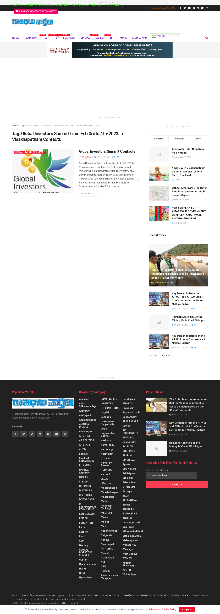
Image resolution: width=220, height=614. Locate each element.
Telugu (160, 36)
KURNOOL (106, 470)
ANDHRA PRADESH (84, 425)
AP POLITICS (86, 440)
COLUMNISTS (62, 5)
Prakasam (128, 408)
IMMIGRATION (109, 399)
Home (99, 5)
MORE (123, 37)
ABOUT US (17, 5)
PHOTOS (128, 403)
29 (194, 309)
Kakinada (106, 440)
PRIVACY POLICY (112, 5)
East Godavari (87, 514)
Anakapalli (85, 415)
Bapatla (83, 453)
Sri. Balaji (128, 477)
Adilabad (84, 399)
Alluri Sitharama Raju (87, 405)
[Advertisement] (110, 83)
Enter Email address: (157, 470)
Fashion (83, 531)
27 (194, 325)
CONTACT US (78, 5)
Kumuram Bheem (106, 464)
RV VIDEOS (129, 437)
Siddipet (127, 455)
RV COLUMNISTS (131, 431)
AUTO (82, 449)
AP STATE (84, 444)
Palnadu (105, 571)
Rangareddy (129, 417)
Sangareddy (129, 442)
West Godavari (131, 553)
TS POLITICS (130, 513)
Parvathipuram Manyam (109, 577)
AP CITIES (85, 435)
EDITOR (83, 518)
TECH (126, 495)
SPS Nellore (129, 469)
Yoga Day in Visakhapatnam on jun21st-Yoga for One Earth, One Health (188, 171)
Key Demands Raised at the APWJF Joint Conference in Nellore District (189, 339)
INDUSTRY (107, 403)
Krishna (105, 458)
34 (120, 157)
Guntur (83, 559)
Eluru (82, 527)
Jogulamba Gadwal (107, 434)
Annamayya (85, 431)
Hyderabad (85, 577)
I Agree (186, 609)
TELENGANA (130, 500)
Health (82, 568)
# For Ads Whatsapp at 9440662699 (37, 11)
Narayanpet (107, 544)
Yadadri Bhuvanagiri (129, 564)
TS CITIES (128, 509)
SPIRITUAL (129, 460)
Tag (22, 125)
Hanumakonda (87, 564)
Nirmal (105, 553)
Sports (126, 464)
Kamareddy (107, 444)
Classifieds (48, 5)
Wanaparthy (129, 545)
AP (47, 37)
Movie (104, 517)
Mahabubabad (109, 487)
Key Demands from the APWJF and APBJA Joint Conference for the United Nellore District (188, 426)
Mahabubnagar (109, 492)
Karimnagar (107, 449)
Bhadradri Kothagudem (86, 459)
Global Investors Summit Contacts (107, 151)
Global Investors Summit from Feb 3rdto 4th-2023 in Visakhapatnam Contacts (63, 125)
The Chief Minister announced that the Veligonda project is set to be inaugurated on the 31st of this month (177, 274)
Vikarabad (128, 527)
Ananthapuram (87, 419)
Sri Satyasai (129, 473)
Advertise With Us (32, 5)
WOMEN (127, 558)
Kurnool (105, 474)
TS (56, 37)
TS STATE (128, 518)
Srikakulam (129, 482)
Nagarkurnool (109, 530)
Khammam (107, 453)
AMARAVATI (33, 37)
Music (104, 526)
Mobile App (139, 37)
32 (174, 283)
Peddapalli (129, 399)
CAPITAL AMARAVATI (85, 471)
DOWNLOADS (86, 499)
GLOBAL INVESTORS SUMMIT (30, 152)
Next (165, 356)
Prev (154, 356)
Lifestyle (106, 483)
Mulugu (105, 521)
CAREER (100, 37)
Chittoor (84, 481)
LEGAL (104, 478)
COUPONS (85, 486)
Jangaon (106, 417)
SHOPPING (129, 451)
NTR (103, 566)
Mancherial (107, 496)
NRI (112, 37)
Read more (88, 193)
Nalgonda (106, 535)
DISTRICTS (85, 490)
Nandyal (105, 539)
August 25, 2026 (161, 283)
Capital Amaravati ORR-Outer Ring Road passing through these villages (189, 191)
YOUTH (127, 570)
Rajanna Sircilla (131, 412)
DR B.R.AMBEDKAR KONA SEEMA (88, 507)
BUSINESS (69, 37)
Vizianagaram (131, 540)
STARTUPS (129, 486)
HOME (15, 37)
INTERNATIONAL (110, 408)
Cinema (86, 37)
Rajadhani (87, 157)
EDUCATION (86, 522)
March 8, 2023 (103, 157)
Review (126, 426)
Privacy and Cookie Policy (162, 609)
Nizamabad (107, 557)
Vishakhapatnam (132, 536)
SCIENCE (128, 446)
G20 (81, 540)
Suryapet (128, 491)
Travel (126, 504)
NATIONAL (107, 548)
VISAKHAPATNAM (133, 531)
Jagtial (105, 412)
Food (82, 536)
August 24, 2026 (181, 325)
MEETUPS (107, 513)
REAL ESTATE (130, 421)
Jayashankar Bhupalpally (108, 423)
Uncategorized (131, 522)
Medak (105, 501)
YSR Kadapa (129, 574)
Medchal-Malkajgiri (107, 507)
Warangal (128, 549)
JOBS (104, 428)
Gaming (83, 545)
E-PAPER (91, 5)
